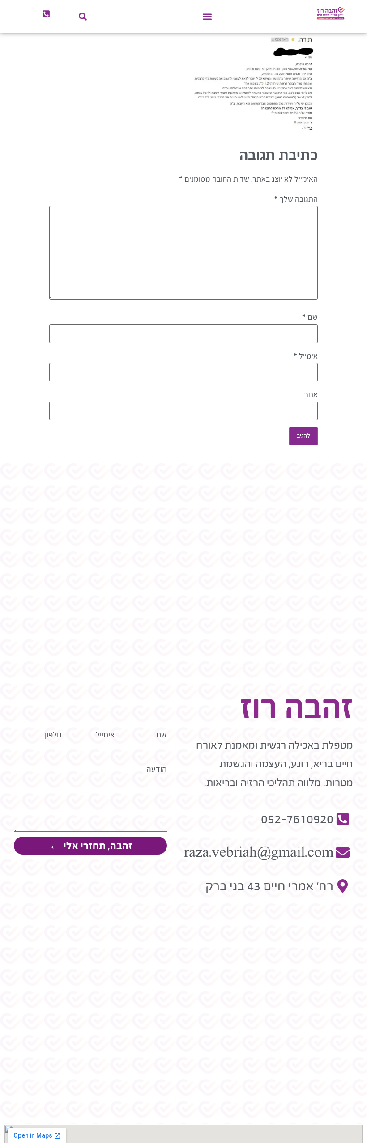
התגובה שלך (296, 199)
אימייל (306, 356)
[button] (207, 16)
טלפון (53, 735)
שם (310, 317)
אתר (311, 394)
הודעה (156, 769)
